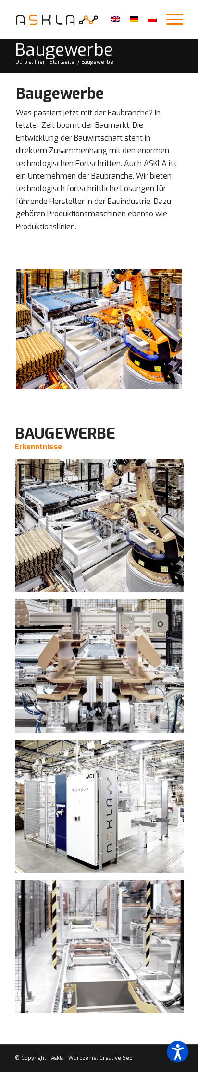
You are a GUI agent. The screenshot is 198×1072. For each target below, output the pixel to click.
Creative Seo (116, 1057)
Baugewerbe (64, 50)
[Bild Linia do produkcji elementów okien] (103, 950)
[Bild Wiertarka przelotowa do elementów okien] (103, 810)
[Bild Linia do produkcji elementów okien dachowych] (103, 529)
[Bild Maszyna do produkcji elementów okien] (103, 669)
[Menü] (170, 19)
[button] (177, 1051)
